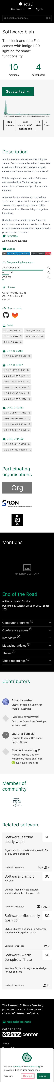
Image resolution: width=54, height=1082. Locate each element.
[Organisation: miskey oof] (17, 504)
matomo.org (33, 1066)
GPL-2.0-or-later (11, 296)
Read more (8, 1076)
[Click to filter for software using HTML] (49, 272)
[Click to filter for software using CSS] (49, 277)
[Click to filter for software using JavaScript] (49, 268)
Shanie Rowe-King (24, 750)
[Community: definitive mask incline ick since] (17, 802)
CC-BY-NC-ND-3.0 (12, 292)
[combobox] (27, 18)
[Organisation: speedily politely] (17, 520)
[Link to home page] (27, 4)
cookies (17, 1066)
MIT (4, 299)
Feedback (16, 9)
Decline (27, 1076)
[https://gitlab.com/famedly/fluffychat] (15, 315)
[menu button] (29, 9)
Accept (43, 1076)
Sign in (39, 9)
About (5, 1043)
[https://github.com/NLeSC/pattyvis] (5, 315)
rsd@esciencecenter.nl (19, 1021)
